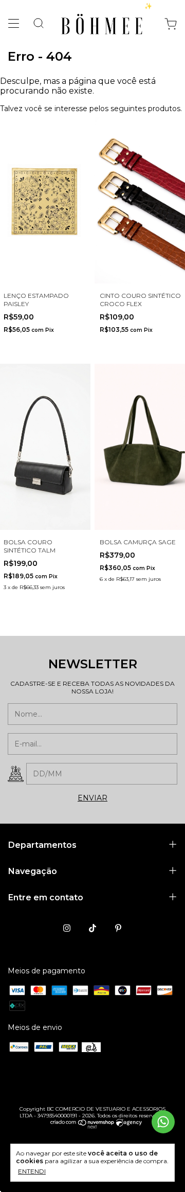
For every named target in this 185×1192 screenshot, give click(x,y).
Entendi (32, 1171)
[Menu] (16, 25)
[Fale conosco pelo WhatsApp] (163, 1121)
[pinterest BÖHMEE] (118, 928)
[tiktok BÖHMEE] (92, 928)
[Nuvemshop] (82, 1126)
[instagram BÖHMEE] (67, 928)
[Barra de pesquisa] (34, 24)
